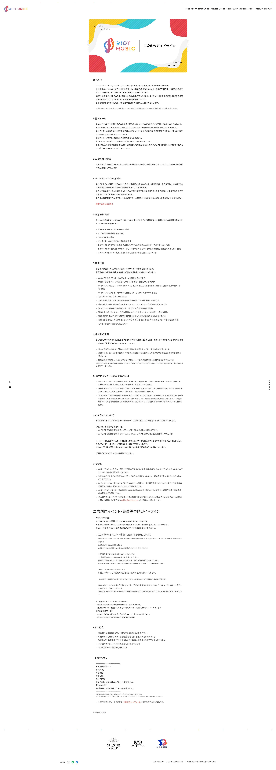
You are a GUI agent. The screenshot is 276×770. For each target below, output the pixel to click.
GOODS (252, 9)
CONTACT (268, 9)
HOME (187, 9)
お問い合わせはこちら (104, 204)
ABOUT (194, 9)
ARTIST (222, 9)
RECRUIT (259, 9)
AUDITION (243, 9)
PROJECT (214, 9)
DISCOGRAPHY (232, 9)
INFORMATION (203, 9)
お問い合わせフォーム (129, 500)
